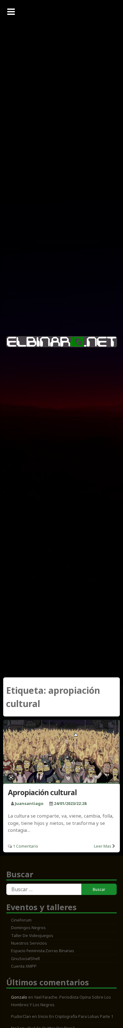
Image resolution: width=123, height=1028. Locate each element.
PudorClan (21, 1016)
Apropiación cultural (42, 792)
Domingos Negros (28, 927)
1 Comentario (25, 846)
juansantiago (29, 803)
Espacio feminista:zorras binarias (42, 950)
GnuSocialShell (25, 958)
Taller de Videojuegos (32, 935)
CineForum (21, 920)
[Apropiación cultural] (61, 752)
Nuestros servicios (29, 943)
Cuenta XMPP (24, 966)
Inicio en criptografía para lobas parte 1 (75, 1016)
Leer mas (102, 846)
